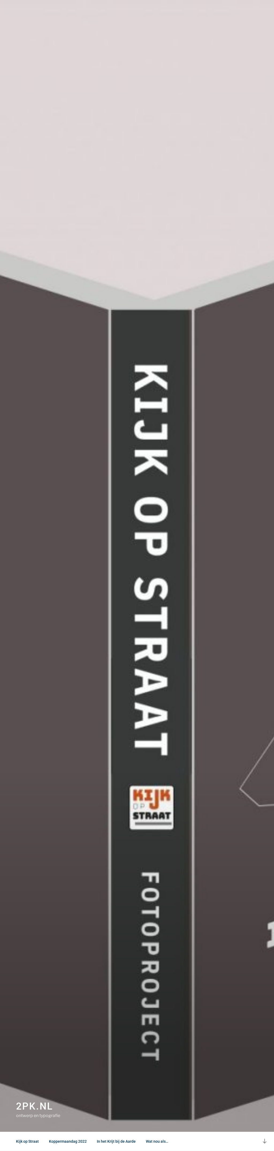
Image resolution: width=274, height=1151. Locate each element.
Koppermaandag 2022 (68, 1141)
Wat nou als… (157, 1141)
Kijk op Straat (27, 1141)
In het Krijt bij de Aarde (116, 1141)
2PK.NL (34, 1106)
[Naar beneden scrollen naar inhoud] (264, 1141)
